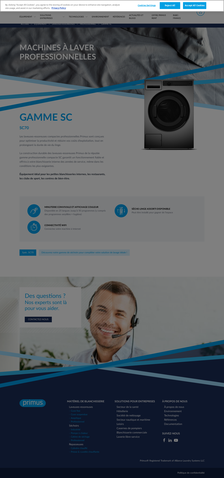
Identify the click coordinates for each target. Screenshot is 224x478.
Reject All (170, 5)
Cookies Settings (147, 5)
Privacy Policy (58, 8)
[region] (112, 6)
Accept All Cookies (194, 5)
